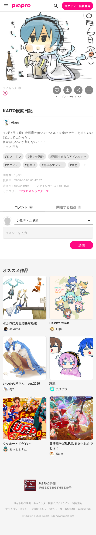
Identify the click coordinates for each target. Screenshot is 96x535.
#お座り (30, 165)
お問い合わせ (39, 509)
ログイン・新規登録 (77, 6)
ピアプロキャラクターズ (33, 191)
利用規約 (77, 503)
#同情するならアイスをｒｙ (68, 156)
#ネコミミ (11, 165)
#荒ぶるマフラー (53, 165)
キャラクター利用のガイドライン (52, 503)
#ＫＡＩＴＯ (13, 156)
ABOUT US (84, 509)
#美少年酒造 (36, 156)
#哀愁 (74, 165)
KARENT (70, 509)
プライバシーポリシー (17, 509)
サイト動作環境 (22, 503)
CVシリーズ (55, 509)
